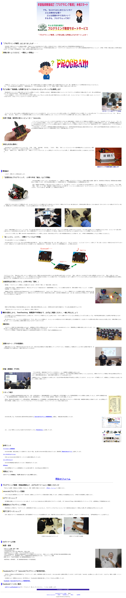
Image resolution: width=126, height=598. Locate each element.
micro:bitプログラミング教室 (60, 593)
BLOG (59, 594)
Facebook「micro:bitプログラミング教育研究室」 (17, 581)
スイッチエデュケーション (9, 454)
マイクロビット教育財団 (9, 448)
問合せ (72, 594)
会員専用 (78, 594)
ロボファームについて (51, 594)
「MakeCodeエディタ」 (67, 451)
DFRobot (5, 465)
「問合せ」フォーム (50, 488)
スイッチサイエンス (8, 459)
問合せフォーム (63, 479)
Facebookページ (66, 594)
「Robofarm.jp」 (39, 429)
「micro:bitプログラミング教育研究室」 (43, 416)
